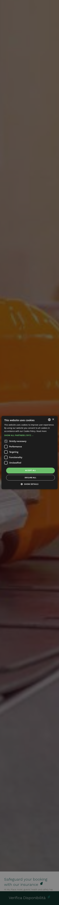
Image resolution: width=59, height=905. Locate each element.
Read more (41, 431)
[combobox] (49, 419)
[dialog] (30, 452)
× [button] (53, 419)
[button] (29, 435)
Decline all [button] (30, 477)
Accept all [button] (30, 470)
